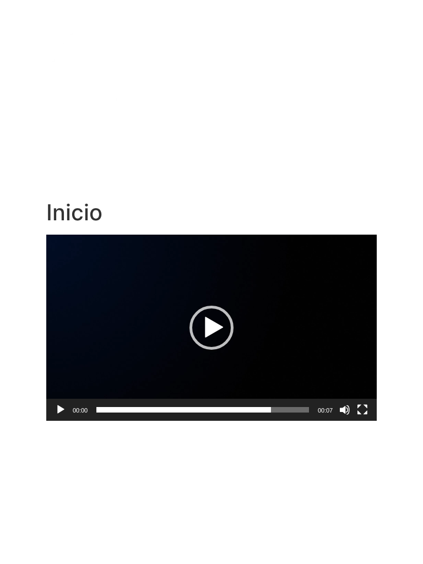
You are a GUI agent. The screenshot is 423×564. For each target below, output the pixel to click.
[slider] (202, 410)
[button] (211, 328)
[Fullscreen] (362, 409)
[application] (211, 328)
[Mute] (344, 409)
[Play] (60, 409)
